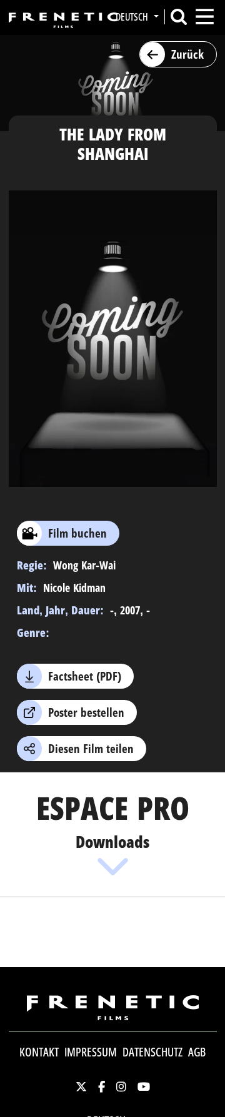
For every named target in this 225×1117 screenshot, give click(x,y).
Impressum (90, 1052)
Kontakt (39, 1052)
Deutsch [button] (133, 17)
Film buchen (77, 533)
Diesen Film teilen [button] (91, 749)
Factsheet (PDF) (84, 676)
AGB (197, 1052)
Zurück (187, 54)
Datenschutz (152, 1052)
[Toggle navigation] (204, 16)
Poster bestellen (86, 712)
